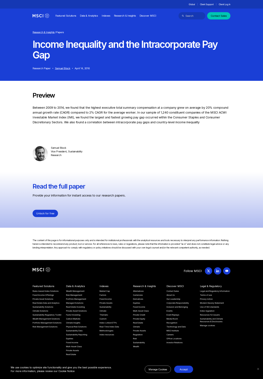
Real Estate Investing (75, 307)
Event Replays (173, 315)
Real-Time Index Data (109, 327)
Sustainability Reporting (76, 334)
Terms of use (206, 295)
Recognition (172, 323)
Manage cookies (207, 325)
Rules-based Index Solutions (46, 291)
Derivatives (138, 299)
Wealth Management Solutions (46, 319)
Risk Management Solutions (45, 327)
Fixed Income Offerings (43, 295)
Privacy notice (206, 299)
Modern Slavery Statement (212, 303)
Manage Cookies (158, 369)
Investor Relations (175, 342)
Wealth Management (75, 291)
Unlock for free (45, 213)
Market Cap (105, 291)
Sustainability (105, 307)
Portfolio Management (76, 299)
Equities (69, 338)
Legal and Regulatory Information (215, 291)
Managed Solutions (74, 303)
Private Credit (139, 315)
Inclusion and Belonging (177, 307)
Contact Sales (219, 15)
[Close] (258, 369)
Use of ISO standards (209, 307)
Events (170, 311)
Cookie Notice (66, 371)
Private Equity (139, 319)
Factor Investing (73, 315)
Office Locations (174, 338)
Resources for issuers (210, 315)
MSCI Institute (173, 331)
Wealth (136, 346)
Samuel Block (62, 68)
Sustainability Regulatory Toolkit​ (47, 315)
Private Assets (72, 350)
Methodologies (106, 331)
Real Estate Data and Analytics (46, 303)
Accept (184, 369)
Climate (103, 311)
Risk (135, 338)
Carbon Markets (73, 319)
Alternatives (138, 291)
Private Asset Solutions (43, 299)
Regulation (138, 334)
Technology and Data (176, 327)
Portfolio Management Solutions (47, 323)
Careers (170, 334)
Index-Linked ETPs (108, 323)
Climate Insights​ (73, 323)
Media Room (172, 319)
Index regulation (207, 311)
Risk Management (74, 295)
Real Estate (71, 354)
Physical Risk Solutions (76, 327)
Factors (103, 295)
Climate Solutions (40, 311)
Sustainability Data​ (74, 331)
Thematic (104, 315)
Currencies (138, 295)
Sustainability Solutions (43, 307)
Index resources (107, 334)
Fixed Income (72, 342)
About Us (171, 295)
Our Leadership (173, 299)
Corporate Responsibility (178, 303)
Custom (103, 319)
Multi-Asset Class (74, 346)
